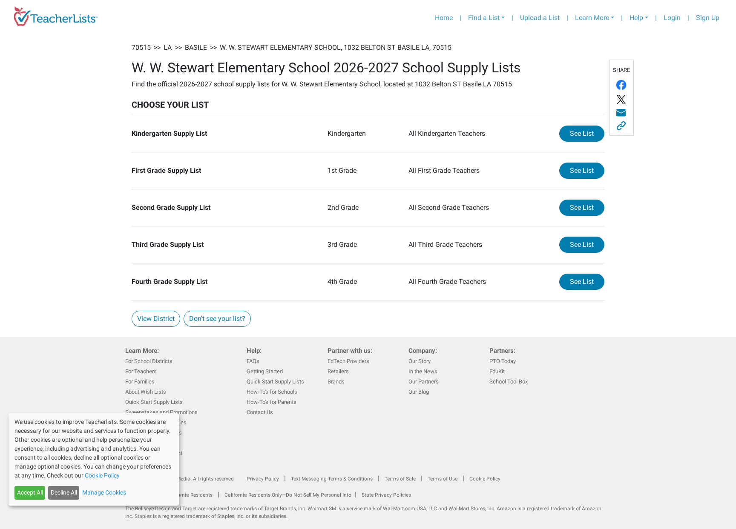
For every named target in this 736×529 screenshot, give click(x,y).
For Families (140, 381)
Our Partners (423, 381)
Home (444, 18)
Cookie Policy (484, 479)
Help (636, 18)
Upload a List (540, 18)
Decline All (64, 492)
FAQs (253, 361)
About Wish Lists (145, 392)
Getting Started (265, 371)
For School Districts (148, 361)
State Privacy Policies (386, 495)
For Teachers (141, 371)
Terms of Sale (400, 479)
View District (156, 319)
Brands (336, 381)
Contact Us (260, 412)
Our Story (419, 361)
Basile (196, 47)
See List (587, 133)
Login (672, 18)
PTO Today (502, 361)
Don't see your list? (217, 319)
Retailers (338, 371)
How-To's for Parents (271, 402)
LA (168, 47)
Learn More (592, 18)
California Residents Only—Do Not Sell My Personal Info (287, 495)
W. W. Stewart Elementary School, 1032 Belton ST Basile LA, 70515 (335, 47)
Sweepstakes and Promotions (161, 412)
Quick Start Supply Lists (154, 402)
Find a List (484, 18)
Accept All (30, 492)
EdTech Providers (348, 361)
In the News (422, 371)
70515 (141, 47)
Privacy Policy (263, 479)
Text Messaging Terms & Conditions (332, 479)
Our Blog (418, 392)
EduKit (497, 371)
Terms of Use (442, 479)
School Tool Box (508, 381)
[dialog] (94, 459)
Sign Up (707, 18)
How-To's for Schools (272, 392)
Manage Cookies (104, 492)
